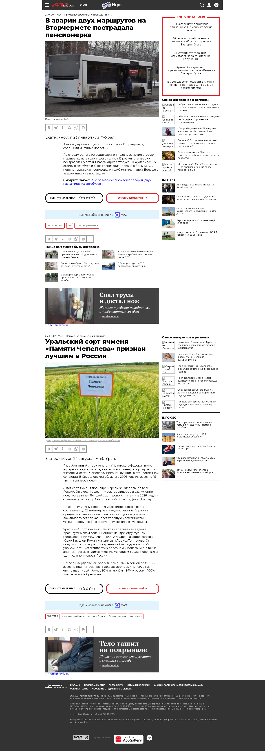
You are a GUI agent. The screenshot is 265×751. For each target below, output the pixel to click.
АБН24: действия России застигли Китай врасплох (195, 186)
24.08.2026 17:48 (54, 336)
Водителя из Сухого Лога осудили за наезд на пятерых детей (80, 264)
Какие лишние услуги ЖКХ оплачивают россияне (191, 435)
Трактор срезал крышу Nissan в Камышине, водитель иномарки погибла (194, 425)
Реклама (75, 685)
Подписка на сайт (94, 685)
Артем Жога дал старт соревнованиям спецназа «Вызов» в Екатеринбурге (191, 70)
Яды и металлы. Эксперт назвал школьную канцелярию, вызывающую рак (195, 357)
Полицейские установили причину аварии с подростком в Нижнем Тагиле (79, 254)
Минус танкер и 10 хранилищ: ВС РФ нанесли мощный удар (197, 233)
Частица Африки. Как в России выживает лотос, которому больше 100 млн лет (197, 380)
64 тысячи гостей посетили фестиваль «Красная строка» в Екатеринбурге (191, 41)
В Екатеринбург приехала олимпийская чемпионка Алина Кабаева (191, 27)
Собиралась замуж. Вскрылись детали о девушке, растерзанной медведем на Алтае (196, 392)
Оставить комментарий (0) (132, 198)
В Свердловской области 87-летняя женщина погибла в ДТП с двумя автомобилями (191, 84)
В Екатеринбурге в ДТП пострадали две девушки (132, 264)
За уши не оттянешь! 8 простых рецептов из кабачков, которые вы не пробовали (199, 155)
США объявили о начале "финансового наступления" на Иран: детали (197, 211)
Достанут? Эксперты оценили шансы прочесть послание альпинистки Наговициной (198, 143)
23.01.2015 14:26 (53, 14)
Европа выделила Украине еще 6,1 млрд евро (195, 221)
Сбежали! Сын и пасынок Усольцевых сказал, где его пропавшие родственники (199, 119)
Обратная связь (79, 689)
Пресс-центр (116, 685)
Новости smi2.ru (57, 325)
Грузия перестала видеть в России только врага (195, 447)
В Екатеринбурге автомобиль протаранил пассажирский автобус (77, 277)
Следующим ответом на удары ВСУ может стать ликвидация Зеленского (197, 197)
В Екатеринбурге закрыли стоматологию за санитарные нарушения (191, 56)
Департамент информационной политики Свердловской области (82, 440)
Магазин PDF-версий (138, 685)
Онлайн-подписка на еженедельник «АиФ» (178, 685)
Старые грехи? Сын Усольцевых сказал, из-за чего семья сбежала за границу (198, 369)
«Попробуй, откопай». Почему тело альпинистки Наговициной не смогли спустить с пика (197, 131)
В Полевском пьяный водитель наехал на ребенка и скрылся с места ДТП (135, 254)
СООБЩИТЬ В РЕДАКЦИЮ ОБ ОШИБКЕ (112, 689)
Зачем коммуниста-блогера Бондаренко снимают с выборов (194, 471)
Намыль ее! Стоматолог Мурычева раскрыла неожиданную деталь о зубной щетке (197, 345)
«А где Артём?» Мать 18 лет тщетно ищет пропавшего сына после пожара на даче (197, 167)
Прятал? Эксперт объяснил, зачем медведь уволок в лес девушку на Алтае (197, 404)
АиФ (66, 119)
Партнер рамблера (101, 737)
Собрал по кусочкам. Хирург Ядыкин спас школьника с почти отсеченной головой (198, 107)
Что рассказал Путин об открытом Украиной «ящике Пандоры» (195, 459)
